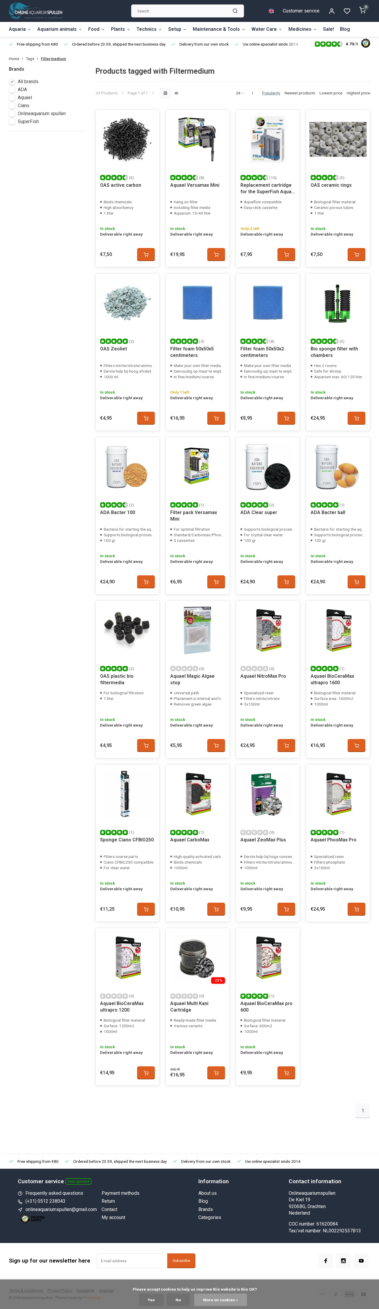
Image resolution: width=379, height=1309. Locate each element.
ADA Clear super (258, 512)
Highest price (358, 93)
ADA (22, 89)
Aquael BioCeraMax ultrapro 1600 (332, 679)
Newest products (300, 93)
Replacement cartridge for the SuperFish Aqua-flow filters (266, 189)
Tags (30, 58)
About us (207, 1193)
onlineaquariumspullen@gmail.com (61, 1209)
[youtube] (361, 1260)
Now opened (78, 1181)
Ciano (23, 105)
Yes (151, 1299)
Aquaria (17, 29)
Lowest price (330, 93)
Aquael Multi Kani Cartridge (189, 1007)
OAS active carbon (120, 185)
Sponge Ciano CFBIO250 (127, 840)
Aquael (25, 97)
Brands (205, 1209)
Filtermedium (53, 58)
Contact (109, 1209)
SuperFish (28, 121)
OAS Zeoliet (113, 349)
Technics (146, 29)
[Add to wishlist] (150, 119)
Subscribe (181, 1260)
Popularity (271, 93)
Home (14, 58)
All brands (28, 81)
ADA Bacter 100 (117, 512)
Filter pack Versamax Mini (193, 516)
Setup (174, 29)
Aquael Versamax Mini (194, 185)
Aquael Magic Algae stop (192, 679)
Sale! (328, 29)
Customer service (301, 11)
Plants (118, 29)
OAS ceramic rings (331, 185)
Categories (209, 1217)
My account (113, 1217)
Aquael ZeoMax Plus (263, 840)
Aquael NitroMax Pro (263, 676)
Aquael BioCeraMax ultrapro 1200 (122, 1007)
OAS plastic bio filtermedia (117, 679)
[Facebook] (325, 1260)
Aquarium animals (57, 29)
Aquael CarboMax (189, 840)
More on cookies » (220, 1299)
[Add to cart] (146, 254)
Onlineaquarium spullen (42, 113)
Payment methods (120, 1193)
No (178, 1299)
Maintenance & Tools (216, 29)
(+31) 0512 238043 (45, 1201)
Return (108, 1201)
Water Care (264, 29)
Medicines (299, 29)
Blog (345, 29)
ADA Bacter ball (328, 512)
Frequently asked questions (54, 1193)
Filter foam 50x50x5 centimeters (192, 352)
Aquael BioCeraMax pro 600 (266, 1007)
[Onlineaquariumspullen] (35, 11)
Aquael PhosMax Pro (333, 840)
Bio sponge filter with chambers (334, 352)
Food (93, 29)
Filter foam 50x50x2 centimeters (262, 352)
